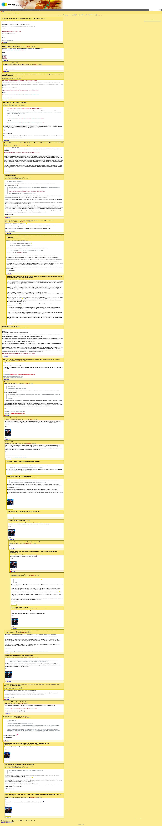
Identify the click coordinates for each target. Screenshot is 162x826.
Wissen (10, 10)
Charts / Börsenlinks (31, 10)
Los (159, 10)
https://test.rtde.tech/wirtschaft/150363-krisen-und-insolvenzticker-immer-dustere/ (18, 353)
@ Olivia (22, 104)
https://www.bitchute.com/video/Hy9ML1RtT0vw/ (11, 31)
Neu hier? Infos (4, 10)
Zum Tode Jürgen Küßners (77, 14)
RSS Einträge (3, 822)
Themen (23, 10)
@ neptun (26, 383)
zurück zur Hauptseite (7, 13)
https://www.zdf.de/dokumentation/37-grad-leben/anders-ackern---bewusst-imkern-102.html (20, 90)
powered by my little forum (81, 824)
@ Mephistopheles (22, 145)
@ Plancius (32, 657)
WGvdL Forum (4, 58)
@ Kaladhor (31, 419)
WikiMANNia (4, 57)
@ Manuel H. (20, 360)
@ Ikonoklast (33, 478)
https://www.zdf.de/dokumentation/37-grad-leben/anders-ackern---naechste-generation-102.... (21, 94)
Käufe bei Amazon (75, 15)
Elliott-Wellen (16, 10)
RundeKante (4, 56)
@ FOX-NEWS (29, 443)
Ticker (18, 13)
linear (14, 13)
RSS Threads (8, 822)
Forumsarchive (40, 10)
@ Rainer (35, 64)
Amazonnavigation (93, 15)
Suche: (146, 10)
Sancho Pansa (20, 252)
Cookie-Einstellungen (100, 15)
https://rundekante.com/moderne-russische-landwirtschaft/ (14, 49)
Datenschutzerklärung (95, 14)
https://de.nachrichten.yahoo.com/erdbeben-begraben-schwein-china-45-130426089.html (22, 152)
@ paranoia (28, 46)
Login (3, 11)
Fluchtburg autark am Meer (67, 14)
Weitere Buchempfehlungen (83, 15)
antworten (5, 42)
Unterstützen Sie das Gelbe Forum (64, 15)
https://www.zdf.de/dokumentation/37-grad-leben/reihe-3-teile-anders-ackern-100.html (19, 80)
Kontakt (12, 822)
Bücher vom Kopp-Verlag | (87, 14)
